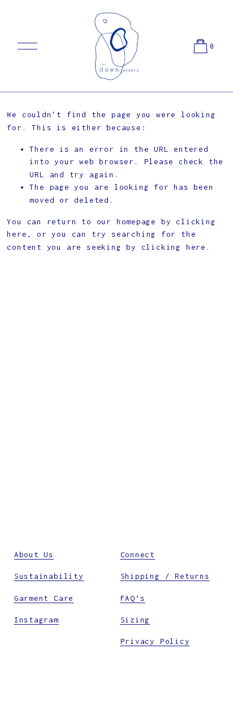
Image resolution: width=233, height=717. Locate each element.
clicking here (173, 246)
